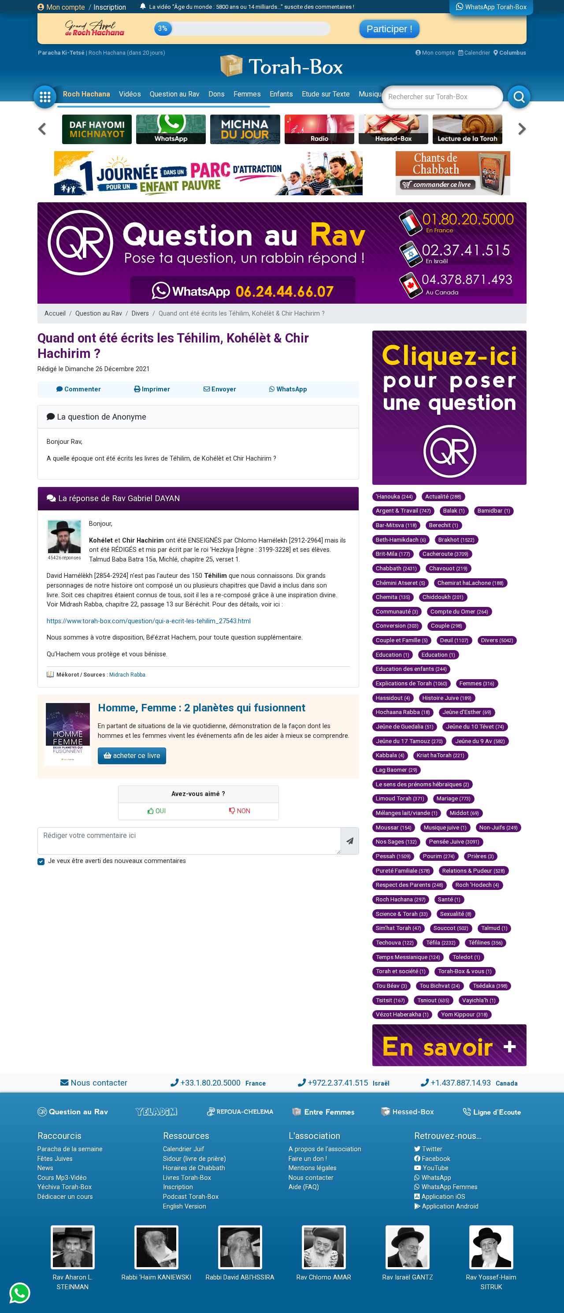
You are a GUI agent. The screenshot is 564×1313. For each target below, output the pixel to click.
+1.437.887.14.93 (461, 1082)
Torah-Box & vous (465, 971)
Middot (464, 812)
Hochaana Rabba (403, 711)
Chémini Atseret (400, 582)
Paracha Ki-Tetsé (61, 52)
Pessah (393, 855)
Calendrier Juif (183, 1149)
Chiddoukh (443, 596)
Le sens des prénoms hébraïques (422, 784)
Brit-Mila (393, 553)
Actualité (443, 496)
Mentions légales (313, 1168)
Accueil (55, 313)
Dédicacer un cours (65, 1197)
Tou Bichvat (439, 985)
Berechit (443, 524)
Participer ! (389, 28)
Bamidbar (494, 510)
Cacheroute (445, 553)
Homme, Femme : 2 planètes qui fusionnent (201, 708)
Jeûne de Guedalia (405, 726)
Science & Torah (402, 913)
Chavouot (448, 568)
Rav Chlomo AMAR (324, 1277)
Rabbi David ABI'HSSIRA (240, 1277)
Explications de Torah (411, 683)
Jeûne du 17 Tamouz (409, 740)
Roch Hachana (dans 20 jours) (127, 52)
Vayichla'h (479, 1000)
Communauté (397, 611)
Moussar (394, 827)
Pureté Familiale (403, 870)
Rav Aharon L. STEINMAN (73, 1282)
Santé (449, 899)
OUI (160, 811)
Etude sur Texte (326, 94)
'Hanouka (394, 496)
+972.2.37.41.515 (338, 1082)
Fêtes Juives (55, 1159)
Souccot (451, 927)
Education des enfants (411, 668)
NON (242, 811)
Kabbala (390, 755)
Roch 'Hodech (477, 884)
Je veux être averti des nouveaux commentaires (117, 861)
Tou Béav (391, 985)
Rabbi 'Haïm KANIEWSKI (156, 1277)
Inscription (109, 7)
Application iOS (442, 1197)
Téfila (441, 942)
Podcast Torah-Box (191, 1197)
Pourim (439, 855)
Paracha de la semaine (70, 1149)
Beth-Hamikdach (401, 539)
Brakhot (456, 539)
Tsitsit (390, 1000)
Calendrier (476, 52)
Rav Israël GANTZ (407, 1277)
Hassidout (393, 697)
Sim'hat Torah (398, 927)
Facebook (435, 1159)
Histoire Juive (447, 697)
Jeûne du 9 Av (480, 740)
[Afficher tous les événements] (143, 6)
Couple (446, 625)
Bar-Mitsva (396, 524)
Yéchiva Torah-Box (64, 1187)
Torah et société (401, 971)
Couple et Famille (402, 639)
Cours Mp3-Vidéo (62, 1178)
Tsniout (433, 1000)
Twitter (431, 1149)
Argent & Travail (403, 510)
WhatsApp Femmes (449, 1187)
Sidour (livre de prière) (194, 1159)
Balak (454, 510)
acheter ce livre (135, 755)
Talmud (494, 927)
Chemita (393, 596)
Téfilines (485, 942)
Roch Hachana (86, 94)
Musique (372, 94)
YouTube (435, 1168)
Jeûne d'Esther (466, 711)
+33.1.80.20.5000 (211, 1082)
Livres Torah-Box (187, 1178)
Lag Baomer (396, 769)
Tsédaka (490, 985)
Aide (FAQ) (304, 1187)
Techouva (395, 942)
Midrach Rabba (127, 675)
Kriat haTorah (440, 755)
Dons (216, 94)
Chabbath (396, 568)
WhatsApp (435, 1178)
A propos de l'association (325, 1149)
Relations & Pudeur (473, 870)
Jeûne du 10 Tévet (475, 726)
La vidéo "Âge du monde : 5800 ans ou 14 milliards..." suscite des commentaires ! (251, 7)
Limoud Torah (400, 798)
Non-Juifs (498, 827)
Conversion (397, 625)
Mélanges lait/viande (407, 812)
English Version (184, 1206)
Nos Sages (396, 841)
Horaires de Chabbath (194, 1168)
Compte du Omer (459, 611)
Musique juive (445, 827)
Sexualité (455, 913)
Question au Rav (175, 94)
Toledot (466, 956)
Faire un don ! (308, 1159)
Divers (140, 313)
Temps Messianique (408, 956)
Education (392, 654)
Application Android (449, 1206)
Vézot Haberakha (402, 1014)
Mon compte (65, 7)
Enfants (281, 94)
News (45, 1168)
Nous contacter (98, 1082)
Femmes (247, 94)
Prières (481, 855)
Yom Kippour (464, 1014)
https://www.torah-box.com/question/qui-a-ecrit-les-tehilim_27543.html (149, 621)
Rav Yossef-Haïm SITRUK (491, 1282)
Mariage (454, 798)
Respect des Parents (409, 884)
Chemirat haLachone (471, 582)
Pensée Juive (454, 841)
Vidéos (130, 94)
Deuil (454, 639)
